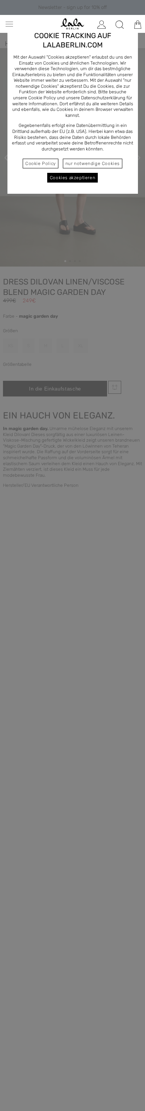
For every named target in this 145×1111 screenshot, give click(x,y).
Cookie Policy (40, 163)
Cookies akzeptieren (72, 177)
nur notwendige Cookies (92, 163)
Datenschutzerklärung (103, 97)
